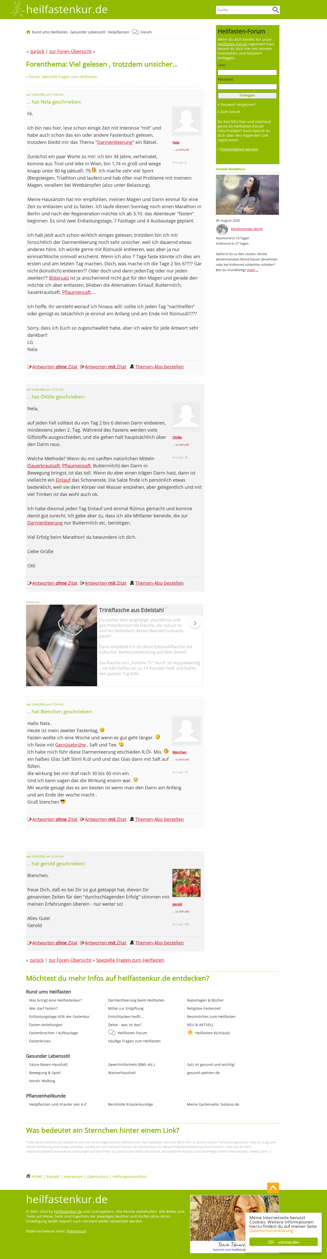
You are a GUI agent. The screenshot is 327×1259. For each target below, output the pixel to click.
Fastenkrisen (40, 1041)
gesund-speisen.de (203, 1072)
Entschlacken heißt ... (126, 1016)
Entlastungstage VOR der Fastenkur (59, 1016)
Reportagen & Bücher (205, 1000)
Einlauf (63, 480)
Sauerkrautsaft (44, 466)
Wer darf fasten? (43, 1008)
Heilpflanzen (118, 32)
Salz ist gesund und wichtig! (211, 1064)
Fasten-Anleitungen (46, 1024)
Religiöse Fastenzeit (204, 1008)
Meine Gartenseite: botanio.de (213, 1104)
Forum (146, 32)
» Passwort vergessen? (237, 104)
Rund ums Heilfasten (50, 32)
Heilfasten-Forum (132, 1032)
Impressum (73, 1176)
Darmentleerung (114, 142)
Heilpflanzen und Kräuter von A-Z (57, 1104)
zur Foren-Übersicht (70, 960)
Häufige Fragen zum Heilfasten (134, 1041)
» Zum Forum (229, 111)
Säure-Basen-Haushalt (48, 1064)
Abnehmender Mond (247, 229)
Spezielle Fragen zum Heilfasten (130, 960)
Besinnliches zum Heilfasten (211, 1016)
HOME (37, 1176)
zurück (37, 960)
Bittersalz (59, 278)
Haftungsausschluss (130, 1176)
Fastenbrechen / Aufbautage (53, 1032)
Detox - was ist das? (125, 1024)
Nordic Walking (42, 1080)
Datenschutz (98, 1176)
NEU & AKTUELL (200, 1024)
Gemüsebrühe (70, 745)
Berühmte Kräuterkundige (130, 1104)
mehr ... (252, 270)
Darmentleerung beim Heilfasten (136, 1000)
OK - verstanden (283, 1242)
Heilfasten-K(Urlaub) (212, 1032)
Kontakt (53, 1176)
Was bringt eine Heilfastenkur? (55, 1000)
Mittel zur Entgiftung (126, 1008)
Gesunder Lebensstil (88, 32)
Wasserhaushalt (122, 1072)
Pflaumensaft (76, 292)
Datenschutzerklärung (271, 1230)
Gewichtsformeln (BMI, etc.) (131, 1064)
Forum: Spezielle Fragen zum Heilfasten (63, 76)
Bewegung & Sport (45, 1072)
